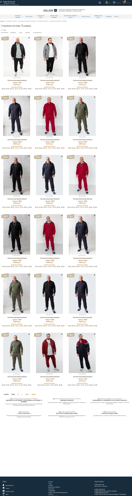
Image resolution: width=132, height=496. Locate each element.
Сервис (50, 485)
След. (27, 394)
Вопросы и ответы (54, 487)
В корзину (128, 2)
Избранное (118, 2)
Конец (33, 394)
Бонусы (50, 494)
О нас (50, 483)
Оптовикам (51, 490)
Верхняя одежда (18, 16)
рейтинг (27, 32)
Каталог (50, 481)
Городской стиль (40, 16)
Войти (109, 2)
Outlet (116, 16)
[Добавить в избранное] (29, 37)
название (13, 32)
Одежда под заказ (98, 16)
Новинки (109, 16)
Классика (29, 16)
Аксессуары (86, 16)
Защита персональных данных (58, 492)
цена (20, 32)
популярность (37, 32)
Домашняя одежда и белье (70, 16)
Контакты (51, 489)
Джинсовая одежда (54, 16)
